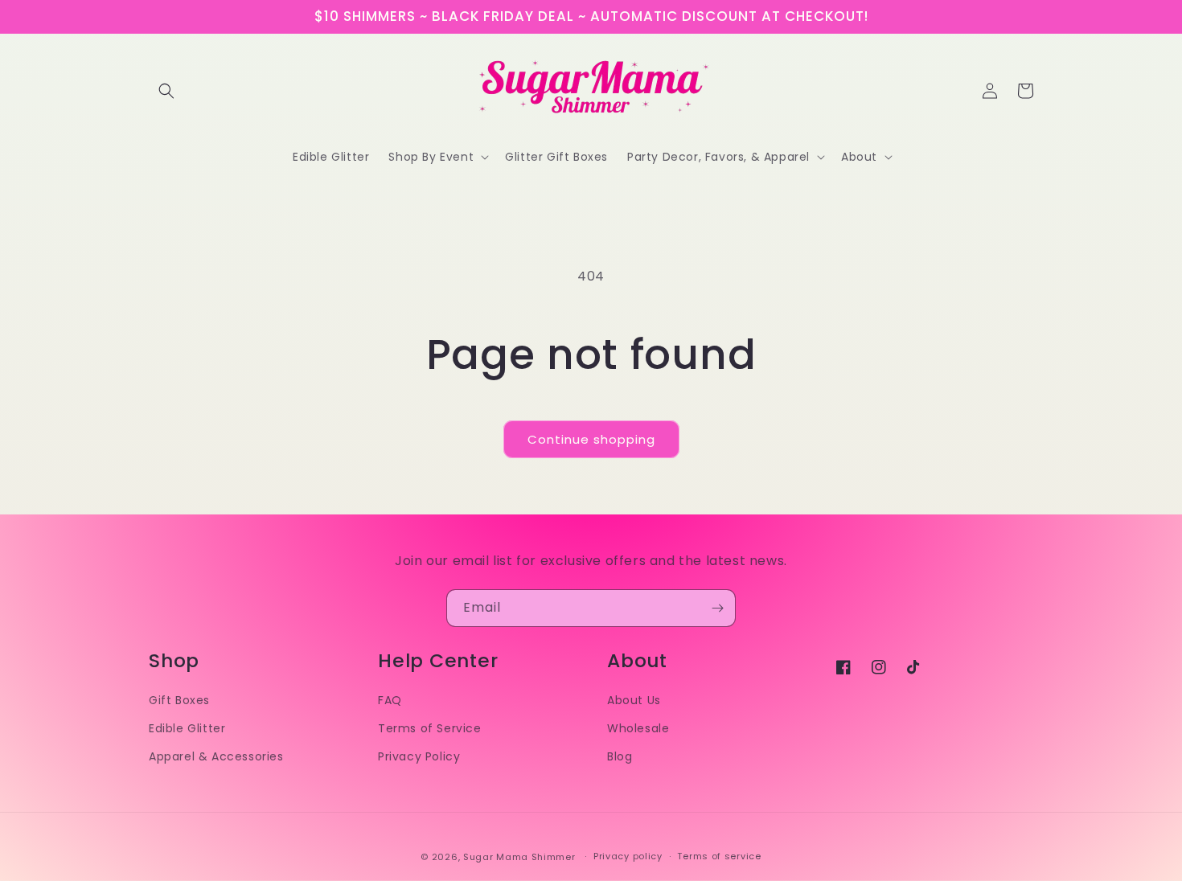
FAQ (390, 700)
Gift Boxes (179, 700)
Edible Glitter (187, 728)
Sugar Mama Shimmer (519, 856)
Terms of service (719, 856)
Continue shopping (591, 439)
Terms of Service (430, 728)
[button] (166, 91)
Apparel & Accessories (216, 756)
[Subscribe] (717, 608)
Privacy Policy (419, 756)
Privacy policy (628, 856)
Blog (619, 756)
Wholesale (638, 728)
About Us (634, 700)
